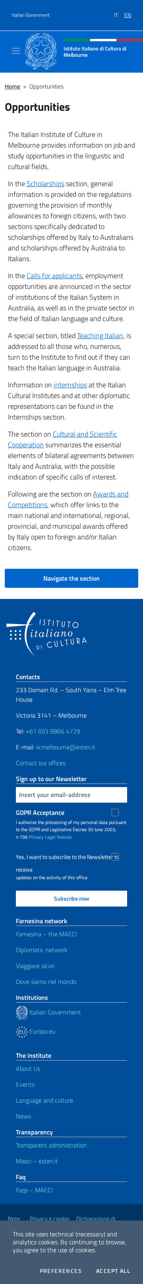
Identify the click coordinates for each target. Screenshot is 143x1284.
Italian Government (31, 15)
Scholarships (45, 183)
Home (12, 86)
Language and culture (44, 1100)
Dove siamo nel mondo (46, 981)
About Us (28, 1068)
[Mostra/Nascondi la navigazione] (16, 51)
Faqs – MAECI (34, 1190)
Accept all (113, 1271)
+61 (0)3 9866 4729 (53, 731)
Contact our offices (41, 763)
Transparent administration (51, 1145)
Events (25, 1084)
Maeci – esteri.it (37, 1161)
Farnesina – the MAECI (46, 934)
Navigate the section (71, 578)
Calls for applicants (54, 275)
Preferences (61, 1271)
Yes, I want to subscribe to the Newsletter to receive (67, 858)
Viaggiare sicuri (35, 965)
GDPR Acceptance (40, 812)
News (23, 1116)
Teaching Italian (100, 335)
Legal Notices (58, 837)
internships (70, 384)
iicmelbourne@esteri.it (65, 747)
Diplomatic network (42, 950)
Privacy (36, 837)
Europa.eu (41, 1031)
